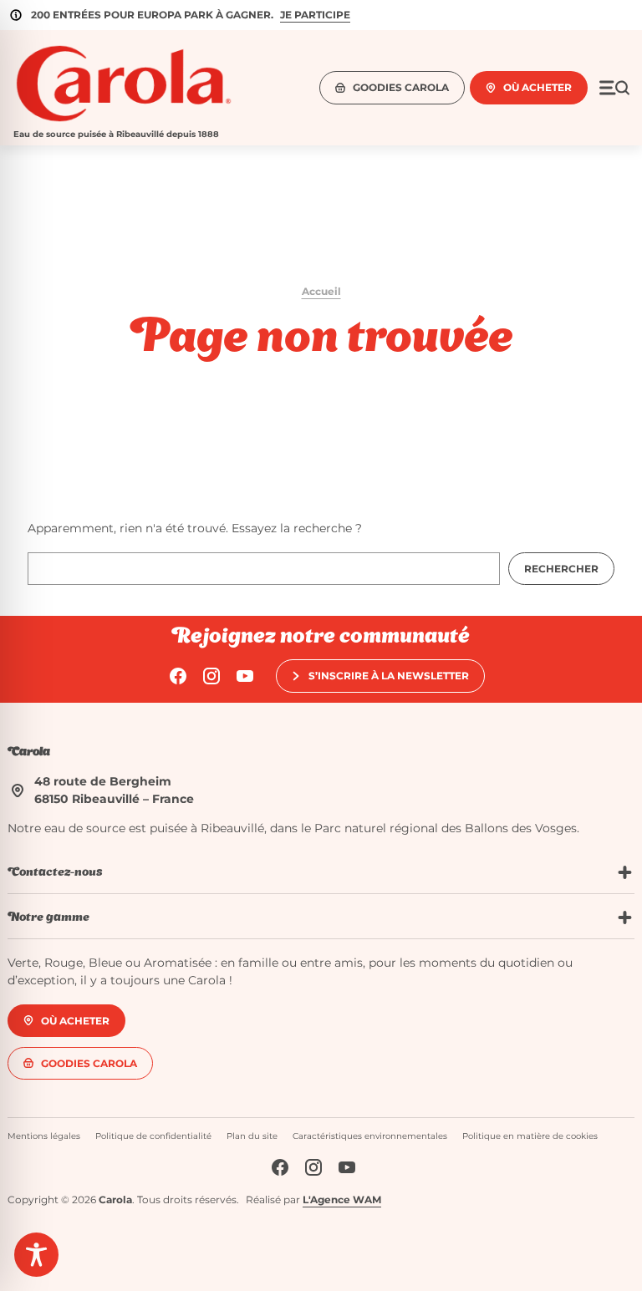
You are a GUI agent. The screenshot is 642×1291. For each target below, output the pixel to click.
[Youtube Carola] (245, 676)
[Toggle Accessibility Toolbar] (36, 1254)
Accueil (321, 291)
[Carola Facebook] (178, 676)
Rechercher (561, 568)
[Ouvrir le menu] (614, 88)
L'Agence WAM (342, 1199)
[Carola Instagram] (211, 676)
